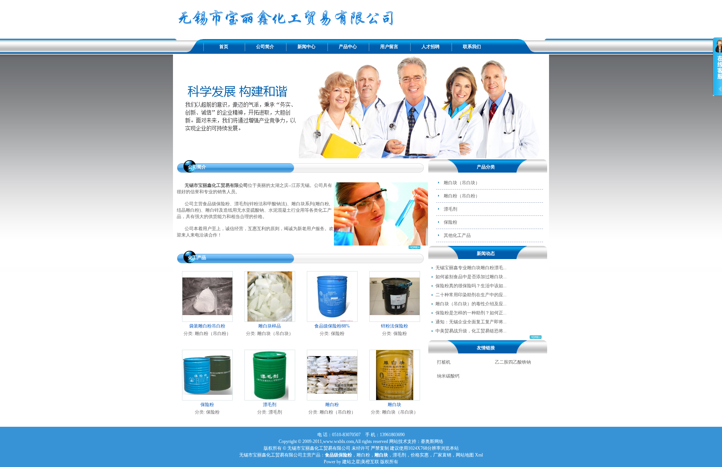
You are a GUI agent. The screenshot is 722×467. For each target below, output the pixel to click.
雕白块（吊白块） (275, 333)
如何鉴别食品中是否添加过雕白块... (471, 276)
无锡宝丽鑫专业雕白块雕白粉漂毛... (471, 267)
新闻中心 (306, 46)
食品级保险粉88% (332, 326)
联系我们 (472, 46)
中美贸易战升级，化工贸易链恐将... (471, 331)
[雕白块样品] (269, 320)
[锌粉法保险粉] (395, 319)
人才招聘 (431, 46)
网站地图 (465, 455)
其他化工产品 (457, 235)
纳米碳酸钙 (448, 376)
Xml (479, 455)
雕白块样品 (269, 326)
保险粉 (337, 333)
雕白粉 (332, 404)
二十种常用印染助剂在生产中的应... (471, 294)
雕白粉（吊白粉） (213, 333)
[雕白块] (395, 398)
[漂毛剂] (270, 398)
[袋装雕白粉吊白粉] (207, 319)
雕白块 (394, 404)
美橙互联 (370, 461)
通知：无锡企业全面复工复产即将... (471, 321)
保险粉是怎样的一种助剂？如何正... (471, 312)
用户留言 (389, 46)
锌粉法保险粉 (394, 326)
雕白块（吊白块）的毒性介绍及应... (471, 303)
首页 (223, 46)
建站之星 (351, 461)
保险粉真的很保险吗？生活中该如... (471, 285)
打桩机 (443, 362)
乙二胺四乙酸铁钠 (513, 362)
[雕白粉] (332, 398)
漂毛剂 (269, 404)
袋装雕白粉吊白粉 (207, 326)
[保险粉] (207, 398)
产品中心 (348, 46)
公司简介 (265, 46)
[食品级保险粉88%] (332, 320)
